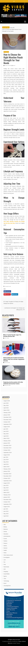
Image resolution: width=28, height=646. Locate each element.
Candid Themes (16, 643)
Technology (6, 581)
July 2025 (6, 429)
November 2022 (7, 499)
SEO (5, 569)
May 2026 (6, 405)
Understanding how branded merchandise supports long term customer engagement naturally (13, 359)
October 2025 (7, 422)
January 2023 (7, 497)
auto (5, 524)
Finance (5, 543)
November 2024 (7, 447)
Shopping (6, 52)
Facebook (7, 291)
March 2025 (6, 438)
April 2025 (6, 436)
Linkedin (15, 294)
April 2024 (6, 464)
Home (5, 552)
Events (5, 538)
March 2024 (6, 466)
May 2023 (6, 487)
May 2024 (6, 462)
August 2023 (7, 483)
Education (6, 534)
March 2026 (6, 410)
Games (5, 545)
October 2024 (7, 450)
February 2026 (7, 412)
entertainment (7, 536)
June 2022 (6, 511)
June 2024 (6, 459)
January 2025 (7, 443)
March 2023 (6, 492)
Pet (4, 562)
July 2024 (6, 457)
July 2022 (6, 509)
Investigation (7, 557)
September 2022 (8, 504)
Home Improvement (8, 555)
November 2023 (7, 476)
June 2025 (6, 431)
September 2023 (8, 480)
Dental (5, 531)
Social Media (6, 573)
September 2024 (8, 452)
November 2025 (7, 419)
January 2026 (7, 415)
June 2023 (6, 485)
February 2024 (7, 469)
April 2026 (6, 407)
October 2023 (7, 478)
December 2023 (7, 473)
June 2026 (6, 403)
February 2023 (7, 494)
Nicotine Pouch (8, 286)
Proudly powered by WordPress (10, 641)
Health (5, 550)
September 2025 (8, 424)
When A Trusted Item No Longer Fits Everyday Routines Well (12, 335)
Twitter (15, 291)
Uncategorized (7, 585)
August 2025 (7, 426)
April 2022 (6, 516)
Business (6, 529)
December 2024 (7, 445)
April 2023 (6, 490)
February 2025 (7, 440)
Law (5, 559)
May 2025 (6, 433)
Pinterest (7, 294)
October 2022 (7, 502)
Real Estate (6, 566)
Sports (5, 576)
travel (5, 583)
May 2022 (6, 513)
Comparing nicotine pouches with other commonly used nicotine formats (13, 382)
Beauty (5, 526)
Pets (5, 564)
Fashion (5, 541)
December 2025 (7, 417)
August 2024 (7, 454)
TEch (5, 578)
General (5, 548)
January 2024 (7, 471)
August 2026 (7, 400)
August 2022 (7, 506)
